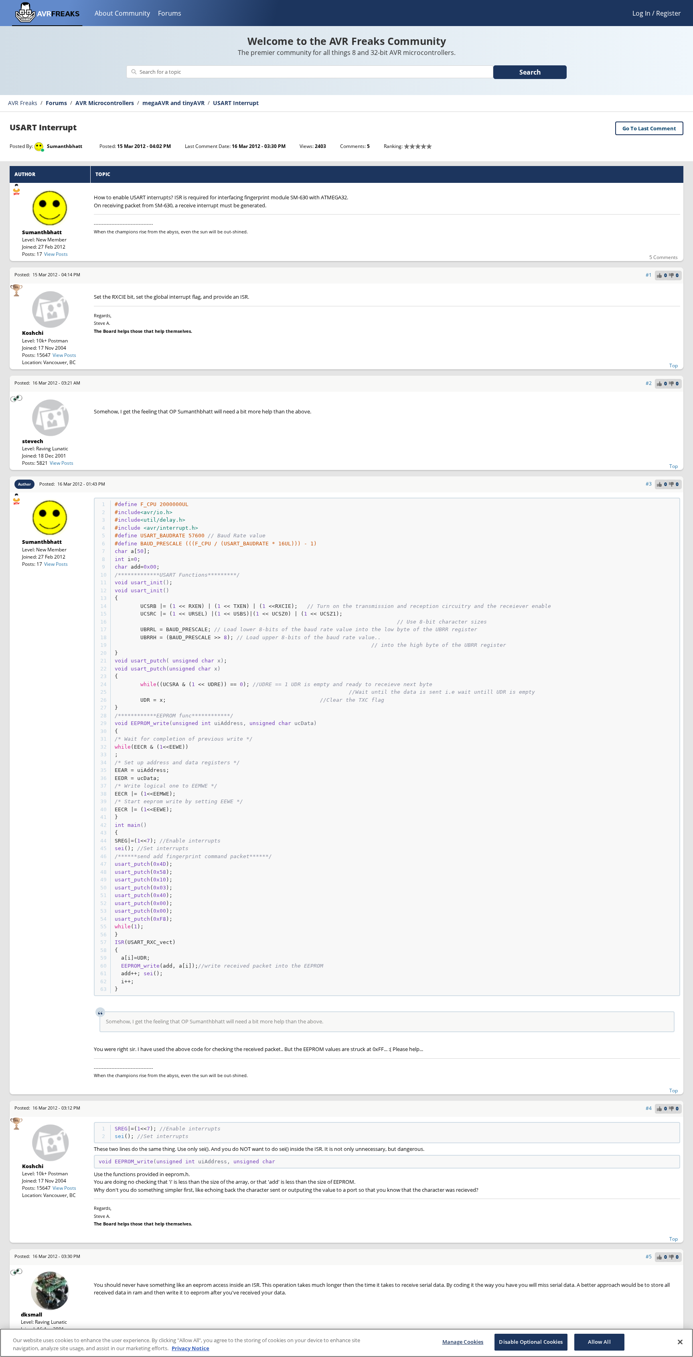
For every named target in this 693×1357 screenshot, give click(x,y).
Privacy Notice (190, 1348)
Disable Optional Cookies (531, 1341)
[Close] (680, 1342)
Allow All (599, 1341)
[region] (346, 1343)
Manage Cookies (463, 1341)
